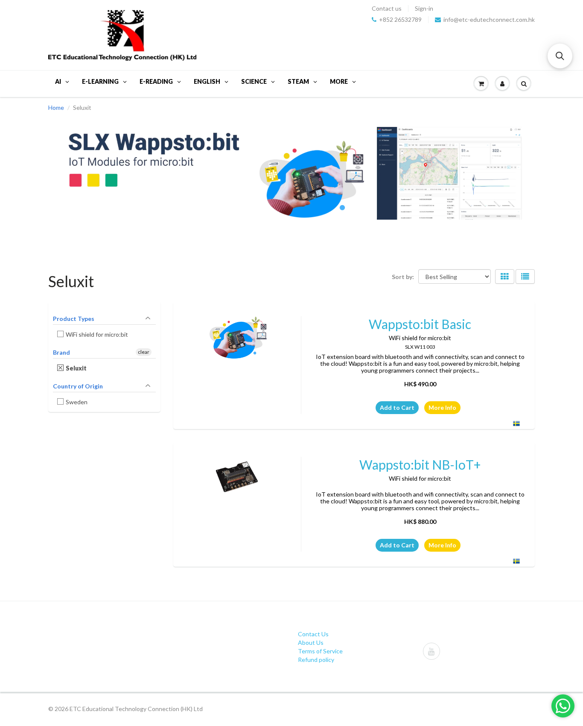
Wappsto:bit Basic (420, 324)
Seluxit (76, 368)
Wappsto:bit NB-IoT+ (420, 464)
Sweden (76, 402)
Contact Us (313, 634)
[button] (560, 56)
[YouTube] (431, 651)
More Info (442, 407)
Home (56, 107)
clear (143, 352)
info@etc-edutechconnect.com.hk (489, 19)
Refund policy (316, 659)
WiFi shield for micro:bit (97, 334)
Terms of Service (320, 651)
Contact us (387, 8)
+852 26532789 (400, 19)
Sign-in (424, 8)
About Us (311, 642)
